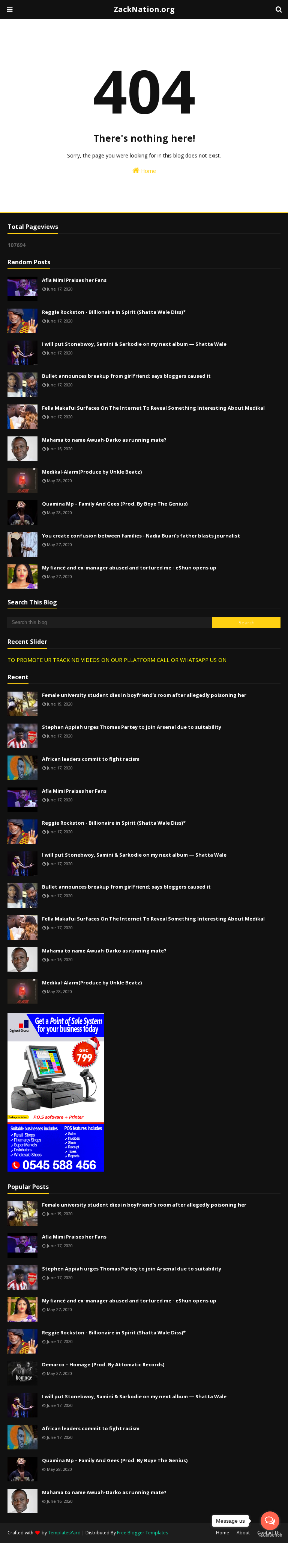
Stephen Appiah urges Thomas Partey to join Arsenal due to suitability (131, 727)
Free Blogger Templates (142, 1532)
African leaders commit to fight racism (91, 759)
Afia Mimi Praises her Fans (74, 280)
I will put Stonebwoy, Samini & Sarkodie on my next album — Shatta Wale (134, 344)
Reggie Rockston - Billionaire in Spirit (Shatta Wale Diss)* (114, 312)
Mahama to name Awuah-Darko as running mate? (104, 439)
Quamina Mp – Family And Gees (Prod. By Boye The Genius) (115, 503)
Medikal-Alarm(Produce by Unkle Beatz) (92, 471)
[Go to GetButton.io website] (270, 1535)
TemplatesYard (64, 1532)
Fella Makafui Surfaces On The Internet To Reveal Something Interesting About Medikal (153, 407)
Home (148, 170)
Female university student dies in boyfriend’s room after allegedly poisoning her (144, 695)
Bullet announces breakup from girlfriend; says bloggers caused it (126, 376)
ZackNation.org (144, 9)
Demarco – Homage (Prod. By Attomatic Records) (103, 1364)
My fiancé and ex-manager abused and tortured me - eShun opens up (129, 567)
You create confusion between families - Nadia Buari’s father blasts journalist (141, 535)
